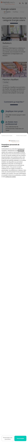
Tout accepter (20, 438)
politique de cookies (10, 176)
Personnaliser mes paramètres (7, 438)
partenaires (21, 150)
